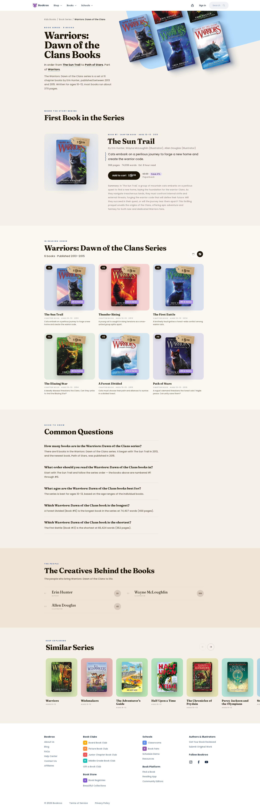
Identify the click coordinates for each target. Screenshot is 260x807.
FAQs (47, 751)
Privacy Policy (102, 803)
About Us (49, 741)
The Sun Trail (71, 65)
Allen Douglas (172, 148)
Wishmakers (90, 700)
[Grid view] (200, 254)
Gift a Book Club (92, 766)
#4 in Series (77, 371)
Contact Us (50, 761)
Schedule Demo (151, 753)
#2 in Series (131, 302)
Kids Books (50, 19)
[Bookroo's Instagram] (190, 762)
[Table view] (193, 254)
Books (70, 5)
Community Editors (152, 781)
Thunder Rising (109, 314)
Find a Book (148, 771)
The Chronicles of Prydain (199, 702)
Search (216, 5)
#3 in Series (186, 302)
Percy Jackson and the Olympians (235, 702)
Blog (46, 746)
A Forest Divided (110, 383)
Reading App (149, 776)
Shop (56, 5)
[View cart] (192, 5)
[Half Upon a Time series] (167, 677)
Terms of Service (78, 803)
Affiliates (49, 765)
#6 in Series (186, 371)
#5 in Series (131, 371)
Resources (148, 758)
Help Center (50, 756)
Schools (85, 5)
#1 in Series (77, 302)
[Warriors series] (61, 677)
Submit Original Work (200, 746)
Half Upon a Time (163, 700)
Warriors (54, 69)
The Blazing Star (56, 383)
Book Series (65, 19)
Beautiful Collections (94, 785)
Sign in (202, 5)
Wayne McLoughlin (137, 148)
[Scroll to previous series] (202, 646)
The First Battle (164, 314)
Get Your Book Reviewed (202, 741)
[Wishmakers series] (97, 677)
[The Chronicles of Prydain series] (202, 677)
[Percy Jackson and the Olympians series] (237, 677)
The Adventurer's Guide (128, 702)
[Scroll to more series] (210, 646)
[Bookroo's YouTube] (206, 762)
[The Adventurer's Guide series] (132, 677)
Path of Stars (94, 65)
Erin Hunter (117, 148)
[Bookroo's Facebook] (198, 762)
